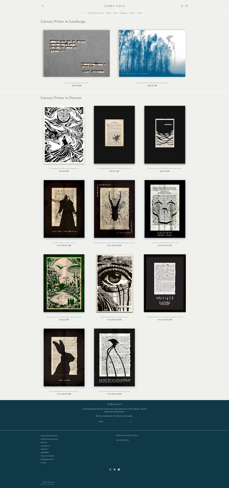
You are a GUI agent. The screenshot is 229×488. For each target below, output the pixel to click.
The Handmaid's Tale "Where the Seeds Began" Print (64, 168)
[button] (43, 6)
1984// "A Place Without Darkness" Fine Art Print (165, 243)
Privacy (43, 463)
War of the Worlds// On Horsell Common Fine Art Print (152, 83)
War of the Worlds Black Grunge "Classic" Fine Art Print (114, 391)
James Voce (50, 482)
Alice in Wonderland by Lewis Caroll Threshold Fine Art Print (114, 168)
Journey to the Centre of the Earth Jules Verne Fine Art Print (64, 317)
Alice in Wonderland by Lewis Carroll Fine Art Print (64, 391)
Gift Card (44, 442)
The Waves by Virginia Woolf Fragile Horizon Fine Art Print (165, 168)
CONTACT (44, 449)
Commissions (45, 446)
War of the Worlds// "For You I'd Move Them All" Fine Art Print (165, 317)
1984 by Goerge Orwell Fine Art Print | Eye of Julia (114, 317)
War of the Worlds (122, 440)
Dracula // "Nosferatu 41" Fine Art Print (64, 243)
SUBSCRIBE (45, 452)
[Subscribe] (130, 421)
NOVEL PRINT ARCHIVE (49, 436)
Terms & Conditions (47, 456)
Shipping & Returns (47, 459)
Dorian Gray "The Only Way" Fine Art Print (77, 83)
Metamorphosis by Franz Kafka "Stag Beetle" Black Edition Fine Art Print (114, 243)
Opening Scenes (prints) (49, 439)
